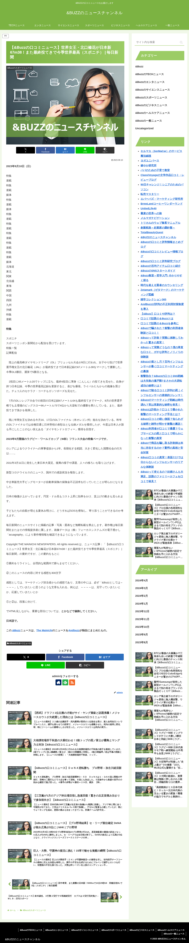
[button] (105, 150)
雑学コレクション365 (153, 299)
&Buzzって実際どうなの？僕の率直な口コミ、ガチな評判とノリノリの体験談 (162, 352)
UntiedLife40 (149, 208)
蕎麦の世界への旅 (151, 213)
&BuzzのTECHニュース (31, 930)
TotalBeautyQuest (152, 232)
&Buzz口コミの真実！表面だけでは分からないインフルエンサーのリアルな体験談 (162, 462)
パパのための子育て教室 (155, 170)
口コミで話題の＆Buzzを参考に (160, 323)
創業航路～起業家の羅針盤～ (158, 227)
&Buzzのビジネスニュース (141, 930)
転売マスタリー (150, 194)
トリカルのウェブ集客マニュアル (160, 222)
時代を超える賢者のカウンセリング (162, 285)
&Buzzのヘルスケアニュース (171, 930)
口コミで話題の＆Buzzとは (157, 318)
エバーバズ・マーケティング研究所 (162, 198)
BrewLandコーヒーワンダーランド (162, 203)
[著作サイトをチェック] (58, 682)
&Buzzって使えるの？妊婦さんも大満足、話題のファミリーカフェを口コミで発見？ (162, 476)
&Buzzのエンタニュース (56, 930)
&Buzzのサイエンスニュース (84, 930)
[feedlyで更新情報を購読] (65, 682)
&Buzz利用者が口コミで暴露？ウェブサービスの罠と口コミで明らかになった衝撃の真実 (162, 433)
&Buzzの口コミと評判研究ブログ (161, 261)
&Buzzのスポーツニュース (20, 643)
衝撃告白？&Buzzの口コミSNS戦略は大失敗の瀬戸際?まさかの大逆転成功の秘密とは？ (162, 381)
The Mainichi (44, 630)
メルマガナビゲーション (155, 218)
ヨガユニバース (150, 160)
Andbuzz (73, 630)
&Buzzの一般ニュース (174, 934)
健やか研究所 (149, 165)
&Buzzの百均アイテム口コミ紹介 (161, 265)
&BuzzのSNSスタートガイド (158, 270)
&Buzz (16, 630)
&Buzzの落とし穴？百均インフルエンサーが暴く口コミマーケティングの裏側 (162, 366)
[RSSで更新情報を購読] (72, 682)
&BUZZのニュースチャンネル (158, 237)
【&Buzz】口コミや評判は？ (158, 313)
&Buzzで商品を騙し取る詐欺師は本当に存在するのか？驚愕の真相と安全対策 (162, 447)
